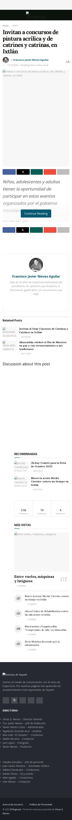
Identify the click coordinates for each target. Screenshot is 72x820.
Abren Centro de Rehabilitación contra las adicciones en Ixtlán (46, 613)
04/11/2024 (26, 353)
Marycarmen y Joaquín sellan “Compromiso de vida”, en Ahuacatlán (45, 628)
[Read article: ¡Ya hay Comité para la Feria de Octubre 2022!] (21, 466)
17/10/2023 (13, 65)
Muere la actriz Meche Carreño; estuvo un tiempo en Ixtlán (50, 482)
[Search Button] (67, 15)
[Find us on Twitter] (14, 700)
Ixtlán (15, 25)
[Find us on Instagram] (22, 700)
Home (6, 25)
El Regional (15, 809)
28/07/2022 (37, 471)
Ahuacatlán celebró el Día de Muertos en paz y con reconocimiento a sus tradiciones (42, 346)
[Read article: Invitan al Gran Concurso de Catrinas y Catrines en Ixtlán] (10, 332)
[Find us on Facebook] (6, 700)
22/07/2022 (37, 489)
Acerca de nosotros (13, 804)
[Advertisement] (36, 4)
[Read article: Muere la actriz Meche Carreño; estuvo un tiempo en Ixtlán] (21, 482)
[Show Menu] (4, 15)
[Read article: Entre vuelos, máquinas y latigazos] (41, 552)
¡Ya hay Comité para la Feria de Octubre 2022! (48, 464)
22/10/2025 (26, 337)
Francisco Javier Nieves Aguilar (31, 59)
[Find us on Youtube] (31, 700)
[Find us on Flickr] (39, 700)
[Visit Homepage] (36, 15)
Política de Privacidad (41, 804)
